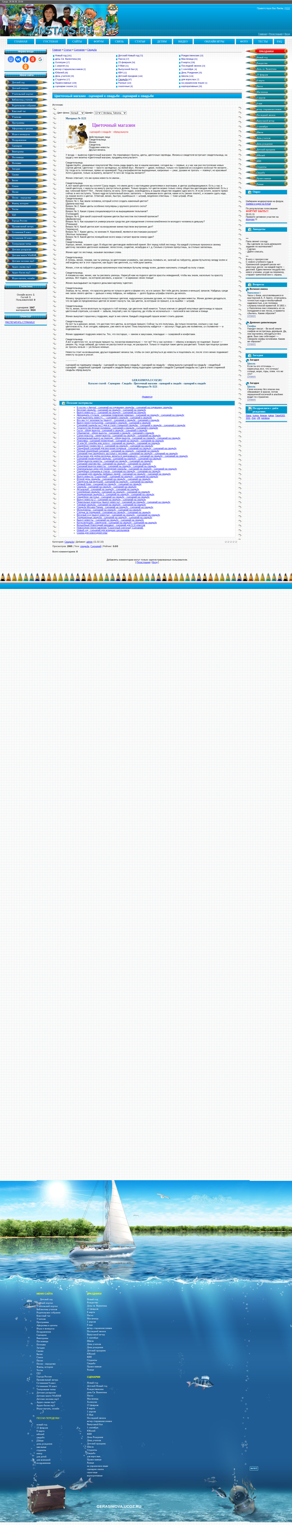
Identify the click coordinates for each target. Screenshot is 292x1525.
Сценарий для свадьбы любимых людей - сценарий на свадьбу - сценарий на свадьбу (124, 474)
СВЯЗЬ (119, 41)
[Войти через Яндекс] (32, 59)
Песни (14, 192)
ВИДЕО (183, 41)
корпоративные (189, 86)
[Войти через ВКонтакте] (18, 59)
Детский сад (18, 82)
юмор (39, 1453)
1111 (248, 418)
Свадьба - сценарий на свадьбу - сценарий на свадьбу (107, 486)
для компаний (43, 1460)
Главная (262, 34)
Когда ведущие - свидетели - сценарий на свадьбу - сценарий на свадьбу (117, 522)
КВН (120, 72)
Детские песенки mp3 (22, 261)
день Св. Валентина (66, 59)
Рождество (262, 63)
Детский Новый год (128, 55)
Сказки (15, 174)
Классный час (18, 111)
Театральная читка (21, 243)
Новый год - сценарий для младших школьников (103, 530)
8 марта (185, 62)
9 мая (259, 103)
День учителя (62, 76)
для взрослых (188, 79)
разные (40, 1440)
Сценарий (95, 546)
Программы (17, 122)
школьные (41, 1447)
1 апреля (60, 65)
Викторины (17, 151)
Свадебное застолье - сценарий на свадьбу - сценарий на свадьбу (113, 497)
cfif (258, 418)
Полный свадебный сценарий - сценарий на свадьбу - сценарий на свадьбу (118, 451)
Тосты (14, 209)
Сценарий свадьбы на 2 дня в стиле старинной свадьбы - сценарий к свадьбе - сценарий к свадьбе (131, 425)
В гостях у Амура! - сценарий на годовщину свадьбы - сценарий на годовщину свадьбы (124, 407)
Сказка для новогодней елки (92, 533)
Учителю (16, 117)
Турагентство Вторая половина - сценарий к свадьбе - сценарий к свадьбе (117, 428)
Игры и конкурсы (20, 134)
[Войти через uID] (11, 59)
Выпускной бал (126, 69)
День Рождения (189, 72)
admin (89, 541)
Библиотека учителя (21, 99)
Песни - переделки (21, 197)
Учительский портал (22, 94)
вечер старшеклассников (69, 69)
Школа (184, 76)
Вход (287, 34)
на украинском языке (192, 83)
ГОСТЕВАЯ (50, 41)
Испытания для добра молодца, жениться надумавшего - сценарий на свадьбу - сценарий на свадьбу (132, 456)
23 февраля (124, 62)
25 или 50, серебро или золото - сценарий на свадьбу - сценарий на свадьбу (118, 443)
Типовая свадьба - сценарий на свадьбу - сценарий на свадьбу (111, 504)
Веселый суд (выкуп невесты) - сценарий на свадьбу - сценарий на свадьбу (118, 515)
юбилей (40, 1434)
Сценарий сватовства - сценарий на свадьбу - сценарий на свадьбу (114, 463)
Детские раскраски (21, 249)
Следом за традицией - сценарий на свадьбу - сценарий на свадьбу (114, 512)
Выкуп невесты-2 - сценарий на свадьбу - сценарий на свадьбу (111, 412)
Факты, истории (19, 203)
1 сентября (262, 126)
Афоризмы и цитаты (22, 128)
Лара (248, 415)
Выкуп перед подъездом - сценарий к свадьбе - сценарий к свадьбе (114, 422)
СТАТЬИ (140, 41)
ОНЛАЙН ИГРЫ (214, 41)
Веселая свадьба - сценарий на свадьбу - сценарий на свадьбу (111, 410)
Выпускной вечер (265, 121)
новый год (42, 1424)
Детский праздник (127, 76)
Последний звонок (191, 65)
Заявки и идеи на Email (258, 203)
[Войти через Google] (40, 59)
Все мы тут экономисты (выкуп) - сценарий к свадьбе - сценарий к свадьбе (118, 420)
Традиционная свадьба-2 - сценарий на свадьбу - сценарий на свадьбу (115, 494)
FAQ (279, 41)
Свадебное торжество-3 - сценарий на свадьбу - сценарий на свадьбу (115, 445)
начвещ (265, 418)
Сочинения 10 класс (21, 238)
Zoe (254, 418)
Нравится (147, 396)
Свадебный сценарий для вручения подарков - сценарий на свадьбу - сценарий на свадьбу (127, 448)
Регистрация (276, 34)
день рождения (44, 1444)
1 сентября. (187, 69)
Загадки (15, 169)
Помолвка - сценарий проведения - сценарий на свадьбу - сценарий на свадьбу (120, 440)
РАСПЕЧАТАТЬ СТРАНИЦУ (20, 322)
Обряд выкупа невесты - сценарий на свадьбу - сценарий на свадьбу (115, 461)
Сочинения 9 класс (21, 232)
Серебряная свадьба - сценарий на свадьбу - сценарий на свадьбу (113, 492)
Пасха (121, 59)
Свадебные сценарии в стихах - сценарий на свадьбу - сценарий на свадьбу (119, 471)
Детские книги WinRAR (23, 255)
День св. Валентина (266, 69)
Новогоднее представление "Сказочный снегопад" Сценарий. (110, 527)
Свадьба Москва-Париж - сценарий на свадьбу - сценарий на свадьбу (115, 507)
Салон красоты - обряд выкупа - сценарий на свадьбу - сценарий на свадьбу (119, 435)
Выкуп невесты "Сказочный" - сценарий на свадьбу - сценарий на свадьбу (117, 476)
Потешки (16, 163)
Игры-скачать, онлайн (23, 278)
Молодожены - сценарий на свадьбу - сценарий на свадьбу (109, 509)
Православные (63, 83)
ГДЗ (13, 215)
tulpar (271, 415)
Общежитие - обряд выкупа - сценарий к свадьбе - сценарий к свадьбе (115, 433)
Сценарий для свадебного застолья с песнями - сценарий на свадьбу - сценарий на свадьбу (127, 453)
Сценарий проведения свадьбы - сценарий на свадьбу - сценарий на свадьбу (119, 458)
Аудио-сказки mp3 (21, 266)
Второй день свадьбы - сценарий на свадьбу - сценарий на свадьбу (114, 479)
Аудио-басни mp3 (20, 272)
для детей (41, 1456)
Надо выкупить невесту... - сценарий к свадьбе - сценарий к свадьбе (114, 417)
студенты (41, 1450)
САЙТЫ (77, 41)
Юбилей (59, 72)
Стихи (14, 186)
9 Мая (121, 65)
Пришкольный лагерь (22, 226)
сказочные (124, 86)
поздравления (43, 1463)
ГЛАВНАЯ (20, 41)
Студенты (60, 79)
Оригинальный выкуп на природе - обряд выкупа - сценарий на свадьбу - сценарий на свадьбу (128, 438)
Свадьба (92, 49)
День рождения (264, 144)
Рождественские (190, 55)
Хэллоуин (60, 62)
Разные (122, 83)
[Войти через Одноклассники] (25, 67)
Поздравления (18, 140)
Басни (14, 180)
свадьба (84, 546)
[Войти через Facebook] (25, 59)
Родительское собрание (23, 105)
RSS (287, 8)
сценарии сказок (64, 86)
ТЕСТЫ (263, 41)
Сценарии (16, 145)
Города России (19, 220)
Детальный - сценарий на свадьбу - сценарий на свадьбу (108, 489)
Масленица (187, 59)
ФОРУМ (99, 41)
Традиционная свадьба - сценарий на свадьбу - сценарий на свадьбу (114, 517)
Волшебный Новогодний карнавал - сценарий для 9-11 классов (111, 525)
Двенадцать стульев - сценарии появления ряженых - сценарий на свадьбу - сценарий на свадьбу (130, 415)
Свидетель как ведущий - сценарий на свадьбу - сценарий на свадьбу (115, 481)
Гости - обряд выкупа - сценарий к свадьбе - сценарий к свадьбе (112, 430)
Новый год (60, 55)
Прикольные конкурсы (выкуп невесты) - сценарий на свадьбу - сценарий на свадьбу (123, 502)
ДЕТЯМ (162, 41)
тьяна (255, 415)
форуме (250, 219)
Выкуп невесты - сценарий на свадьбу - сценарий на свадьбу (110, 520)
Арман (263, 415)
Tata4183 (280, 415)
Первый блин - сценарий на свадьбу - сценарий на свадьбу (109, 484)
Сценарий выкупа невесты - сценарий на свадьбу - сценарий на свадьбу (116, 466)
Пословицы (17, 157)
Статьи (67, 49)
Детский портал (19, 88)
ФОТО (244, 41)
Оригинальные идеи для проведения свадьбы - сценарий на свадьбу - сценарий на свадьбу (127, 469)
